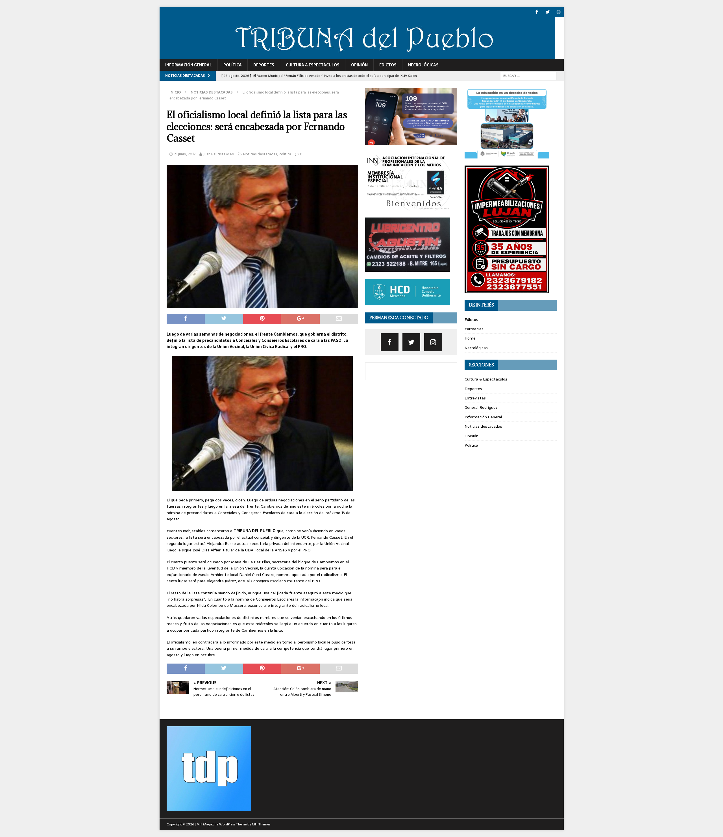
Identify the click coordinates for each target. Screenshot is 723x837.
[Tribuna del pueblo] (357, 56)
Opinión (359, 65)
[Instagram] (559, 12)
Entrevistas (475, 398)
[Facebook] (537, 12)
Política (232, 65)
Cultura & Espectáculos (312, 65)
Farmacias (474, 329)
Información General (188, 65)
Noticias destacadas (260, 154)
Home (470, 338)
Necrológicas (423, 65)
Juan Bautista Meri (218, 154)
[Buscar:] (528, 75)
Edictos (388, 65)
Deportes (263, 65)
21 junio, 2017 (185, 154)
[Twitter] (548, 12)
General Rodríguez (481, 407)
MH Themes (261, 824)
